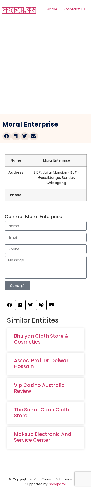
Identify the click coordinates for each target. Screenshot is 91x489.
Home (51, 9)
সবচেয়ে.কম (19, 9)
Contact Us (74, 9)
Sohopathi (57, 484)
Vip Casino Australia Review (39, 388)
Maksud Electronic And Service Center (42, 437)
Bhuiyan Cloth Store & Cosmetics (41, 339)
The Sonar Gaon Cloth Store (41, 412)
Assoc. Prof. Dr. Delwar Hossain (41, 363)
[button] (6, 136)
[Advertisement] (45, 66)
